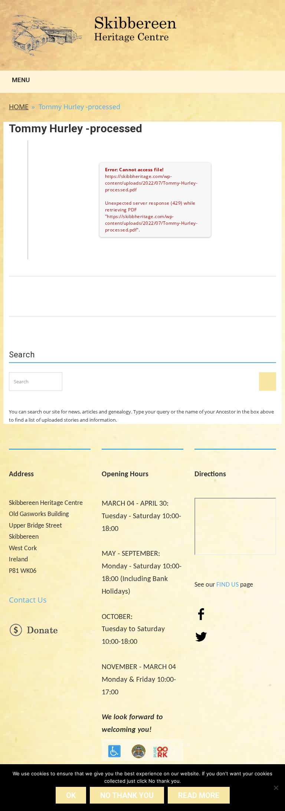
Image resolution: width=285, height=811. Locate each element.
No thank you (127, 795)
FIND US (227, 584)
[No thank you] (275, 787)
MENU (20, 80)
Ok (71, 795)
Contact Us (28, 600)
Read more (198, 795)
